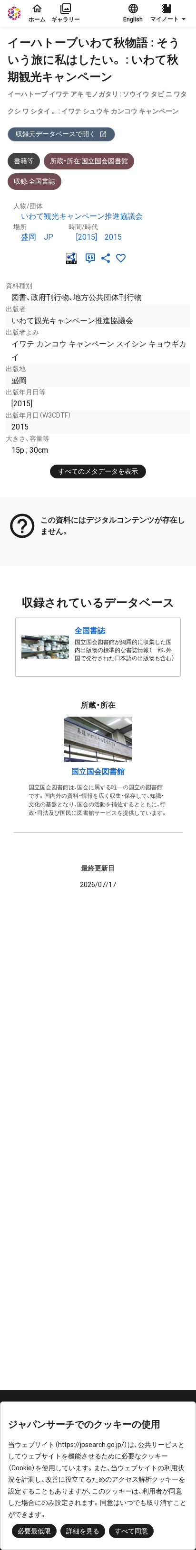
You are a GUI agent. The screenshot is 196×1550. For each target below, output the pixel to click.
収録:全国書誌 (34, 181)
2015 (113, 237)
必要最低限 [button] (34, 1531)
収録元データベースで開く (56, 134)
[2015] (86, 237)
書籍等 (24, 161)
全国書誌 (90, 630)
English (133, 19)
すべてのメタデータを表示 (98, 471)
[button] (169, 13)
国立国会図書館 (98, 771)
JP (48, 237)
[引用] (92, 258)
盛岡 (28, 237)
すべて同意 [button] (131, 1531)
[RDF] (73, 258)
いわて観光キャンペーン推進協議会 (82, 216)
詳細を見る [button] (82, 1531)
